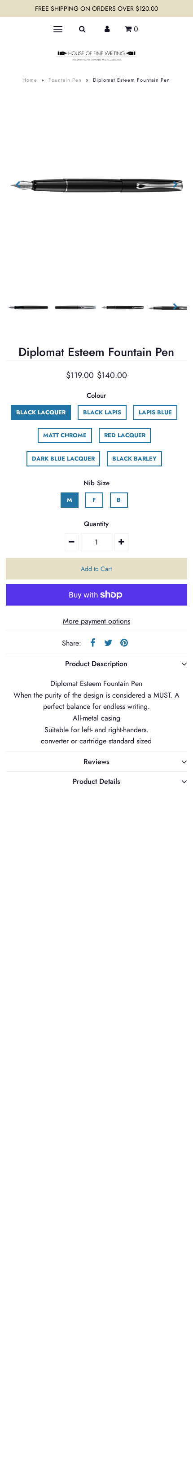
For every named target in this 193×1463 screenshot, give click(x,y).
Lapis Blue (155, 412)
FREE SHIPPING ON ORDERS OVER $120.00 (96, 8)
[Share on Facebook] (92, 642)
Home (29, 79)
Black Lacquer (41, 412)
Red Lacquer (124, 435)
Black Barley (134, 458)
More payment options (96, 621)
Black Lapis (102, 412)
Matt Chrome (65, 435)
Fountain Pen (65, 79)
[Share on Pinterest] (124, 642)
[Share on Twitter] (108, 642)
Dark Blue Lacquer (63, 458)
